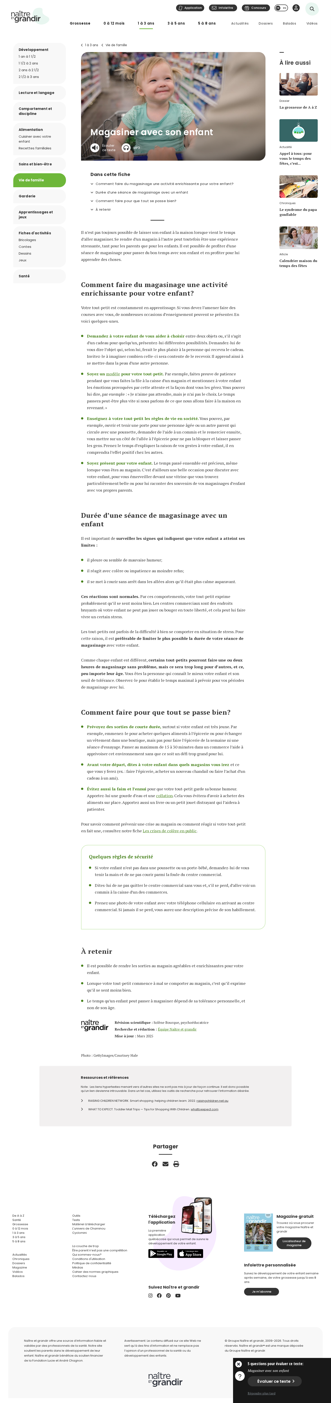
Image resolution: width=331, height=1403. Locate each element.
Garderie (27, 196)
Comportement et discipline (35, 111)
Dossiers (266, 23)
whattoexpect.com (204, 1109)
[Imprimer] (176, 1164)
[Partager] (155, 1164)
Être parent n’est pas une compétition (99, 1250)
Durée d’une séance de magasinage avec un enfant (142, 192)
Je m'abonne (261, 1291)
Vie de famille (116, 45)
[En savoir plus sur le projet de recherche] (240, 1375)
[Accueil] (30, 16)
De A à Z (18, 1216)
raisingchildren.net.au (212, 1101)
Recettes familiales (35, 148)
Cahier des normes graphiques (95, 1272)
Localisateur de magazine (294, 1243)
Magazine (19, 1267)
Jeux (22, 260)
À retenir (103, 209)
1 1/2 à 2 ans (28, 63)
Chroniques (20, 1259)
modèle (113, 373)
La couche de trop (85, 1246)
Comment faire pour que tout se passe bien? (136, 201)
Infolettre (226, 8)
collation (164, 795)
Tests (76, 1220)
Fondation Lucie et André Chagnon (57, 1360)
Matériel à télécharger (88, 1224)
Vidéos (312, 23)
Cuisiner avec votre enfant (35, 139)
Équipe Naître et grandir (177, 1029)
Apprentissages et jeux (36, 214)
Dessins (25, 253)
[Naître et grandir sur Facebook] (159, 1295)
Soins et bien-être (35, 164)
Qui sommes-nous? (87, 1254)
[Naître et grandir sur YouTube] (178, 1295)
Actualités (240, 23)
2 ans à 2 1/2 (29, 70)
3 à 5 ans (176, 23)
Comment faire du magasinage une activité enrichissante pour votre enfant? (165, 184)
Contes (25, 246)
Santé (24, 276)
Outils (76, 1216)
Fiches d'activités (35, 233)
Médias (77, 1267)
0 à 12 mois (114, 23)
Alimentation (31, 129)
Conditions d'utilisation (88, 1259)
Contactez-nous (84, 1276)
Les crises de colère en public (170, 830)
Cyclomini (79, 1233)
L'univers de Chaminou (88, 1228)
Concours (258, 8)
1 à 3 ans (146, 23)
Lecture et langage (36, 92)
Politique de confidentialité (91, 1263)
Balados (289, 23)
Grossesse (80, 23)
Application (193, 8)
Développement (33, 49)
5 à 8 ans (207, 23)
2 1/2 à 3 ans (29, 76)
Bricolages (27, 239)
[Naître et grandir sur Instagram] (150, 1295)
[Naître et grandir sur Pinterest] (168, 1295)
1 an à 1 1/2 (27, 56)
